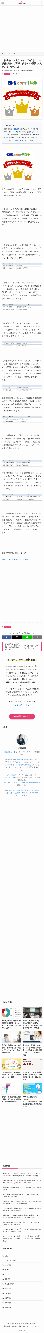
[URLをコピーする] (37, 637)
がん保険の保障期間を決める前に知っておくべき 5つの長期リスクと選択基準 (21, 1223)
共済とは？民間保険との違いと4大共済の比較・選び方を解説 (22, 1188)
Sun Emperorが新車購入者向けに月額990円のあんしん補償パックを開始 (21, 1195)
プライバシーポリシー (33, 1326)
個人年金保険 (9, 1284)
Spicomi (7, 777)
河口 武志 (16, 129)
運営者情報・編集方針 (10, 1326)
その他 (7, 1269)
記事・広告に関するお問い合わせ (27, 1323)
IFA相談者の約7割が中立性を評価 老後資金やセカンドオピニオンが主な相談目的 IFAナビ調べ (22, 1181)
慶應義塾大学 (22, 759)
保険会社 (8, 1279)
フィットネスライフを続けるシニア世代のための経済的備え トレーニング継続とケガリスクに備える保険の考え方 (22, 1238)
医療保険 (8, 1288)
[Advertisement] (22, 29)
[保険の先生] (22, 2)
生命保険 (8, 1303)
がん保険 (8, 1265)
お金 (6, 1256)
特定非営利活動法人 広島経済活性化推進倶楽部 (21, 782)
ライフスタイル (10, 1260)
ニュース (6, 74)
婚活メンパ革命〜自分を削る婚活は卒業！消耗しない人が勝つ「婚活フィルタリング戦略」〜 (22, 792)
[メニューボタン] (2, 2)
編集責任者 (22, 1326)
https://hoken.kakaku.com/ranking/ (15, 559)
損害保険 (8, 1298)
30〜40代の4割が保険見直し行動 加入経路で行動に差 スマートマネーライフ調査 (22, 1230)
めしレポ (32, 775)
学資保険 (8, 1293)
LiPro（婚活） (12, 775)
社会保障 (8, 1307)
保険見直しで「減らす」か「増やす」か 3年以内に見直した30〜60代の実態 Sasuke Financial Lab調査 (21, 1175)
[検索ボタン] (41, 2)
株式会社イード (9, 752)
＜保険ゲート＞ (22, 705)
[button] (7, 637)
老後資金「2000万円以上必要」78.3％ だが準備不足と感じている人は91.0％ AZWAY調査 (22, 1202)
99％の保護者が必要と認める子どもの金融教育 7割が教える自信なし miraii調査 (22, 1209)
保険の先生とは (11, 1323)
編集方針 (18, 140)
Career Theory (17, 777)
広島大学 (8, 759)
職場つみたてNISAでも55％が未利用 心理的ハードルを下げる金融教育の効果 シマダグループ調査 (21, 1216)
